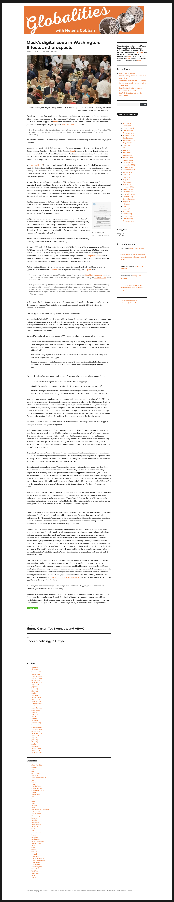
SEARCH (143, 104)
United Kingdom (37, 867)
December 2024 (37, 702)
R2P (33, 831)
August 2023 (35, 735)
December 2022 (37, 752)
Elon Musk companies (93, 275)
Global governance (38, 790)
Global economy (37, 788)
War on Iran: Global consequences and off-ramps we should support (133, 257)
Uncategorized (36, 865)
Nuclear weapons (37, 816)
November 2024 (37, 704)
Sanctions (35, 837)
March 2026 (35, 670)
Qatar (33, 829)
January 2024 (36, 725)
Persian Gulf (35, 826)
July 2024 (34, 712)
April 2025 (35, 693)
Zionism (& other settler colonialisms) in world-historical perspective (131, 287)
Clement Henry (125, 255)
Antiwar (34, 767)
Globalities (30, 891)
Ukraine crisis (36, 862)
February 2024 (36, 723)
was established (36, 165)
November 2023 (37, 729)
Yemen (34, 875)
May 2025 (35, 691)
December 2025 (37, 676)
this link (139, 52)
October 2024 (36, 706)
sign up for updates (127, 114)
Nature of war (36, 812)
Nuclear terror (36, 814)
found (72, 151)
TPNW (34, 848)
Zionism (34, 877)
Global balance (36, 786)
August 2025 (36, 685)
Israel (33, 801)
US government (100, 278)
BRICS (33, 769)
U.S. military (35, 852)
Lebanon (34, 805)
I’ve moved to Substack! (128, 73)
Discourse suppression (39, 778)
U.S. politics (52, 51)
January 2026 (36, 674)
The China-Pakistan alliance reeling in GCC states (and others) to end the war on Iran (132, 83)
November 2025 (37, 678)
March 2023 (35, 746)
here (129, 57)
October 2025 (36, 680)
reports (89, 270)
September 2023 (37, 733)
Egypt (33, 780)
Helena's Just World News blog (132, 303)
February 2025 (36, 697)
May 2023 (35, 742)
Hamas (34, 792)
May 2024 (35, 716)
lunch (55, 122)
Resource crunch (37, 833)
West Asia (35, 871)
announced (54, 270)
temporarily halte (94, 256)
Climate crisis (36, 773)
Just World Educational (129, 301)
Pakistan (34, 818)
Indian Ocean (36, 795)
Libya (33, 807)
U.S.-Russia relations (38, 860)
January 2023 (36, 750)
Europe (34, 782)
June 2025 (35, 689)
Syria (33, 845)
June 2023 (35, 740)
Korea (33, 803)
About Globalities (37, 765)
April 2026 (35, 668)
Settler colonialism (38, 841)
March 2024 (35, 721)
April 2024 (35, 718)
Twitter (34, 850)
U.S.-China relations (38, 858)
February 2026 (36, 672)
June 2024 (35, 714)
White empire (36, 873)
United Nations (36, 869)
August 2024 (36, 710)
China (33, 771)
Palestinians (35, 822)
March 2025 (35, 695)
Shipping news (36, 843)
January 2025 (36, 699)
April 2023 (35, 744)
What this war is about (136, 248)
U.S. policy (44, 51)
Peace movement (37, 824)
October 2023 (36, 731)
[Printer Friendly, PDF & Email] (32, 608)
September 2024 (37, 708)
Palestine (34, 820)
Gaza (33, 784)
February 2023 (36, 748)
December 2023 (36, 727)
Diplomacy (35, 776)
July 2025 (34, 687)
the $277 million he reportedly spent (66, 577)
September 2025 (37, 682)
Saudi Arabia (35, 839)
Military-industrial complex (40, 809)
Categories (120, 234)
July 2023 (34, 738)
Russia (34, 835)
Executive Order (68, 125)
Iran (33, 797)
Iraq (33, 799)
